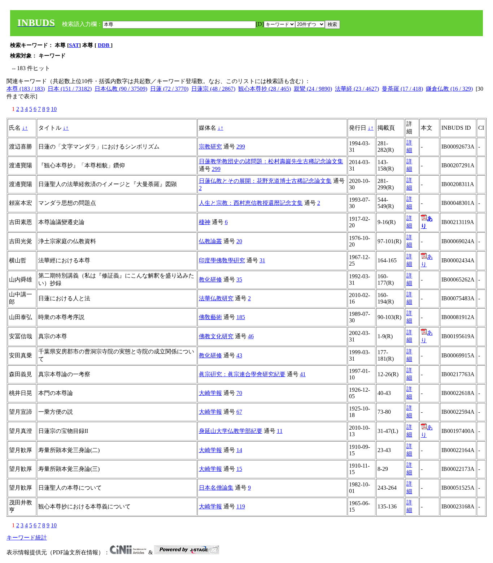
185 (240, 317)
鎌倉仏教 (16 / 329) (449, 89)
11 (280, 431)
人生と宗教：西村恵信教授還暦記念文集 (251, 203)
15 (239, 469)
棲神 (204, 222)
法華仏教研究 (216, 298)
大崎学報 (210, 393)
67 (239, 412)
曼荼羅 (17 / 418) (402, 89)
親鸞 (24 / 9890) (313, 89)
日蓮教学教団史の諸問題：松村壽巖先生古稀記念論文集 (271, 161)
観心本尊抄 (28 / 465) (264, 89)
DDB (104, 45)
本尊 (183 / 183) (25, 89)
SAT (74, 45)
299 (240, 146)
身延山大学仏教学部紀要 (230, 431)
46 (251, 336)
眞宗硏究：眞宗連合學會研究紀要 (242, 374)
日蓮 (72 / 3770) (169, 89)
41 (303, 374)
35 (239, 279)
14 (239, 450)
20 (239, 241)
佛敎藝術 (210, 317)
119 (240, 506)
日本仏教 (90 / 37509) (121, 89)
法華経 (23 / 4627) (357, 89)
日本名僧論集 (216, 488)
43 (239, 355)
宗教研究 (210, 146)
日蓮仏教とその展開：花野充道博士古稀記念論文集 (265, 181)
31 (262, 260)
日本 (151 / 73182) (70, 89)
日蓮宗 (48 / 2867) (213, 89)
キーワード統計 (26, 537)
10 (54, 109)
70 (239, 393)
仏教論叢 (210, 241)
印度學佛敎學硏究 (222, 260)
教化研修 (210, 279)
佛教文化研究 (216, 336)
